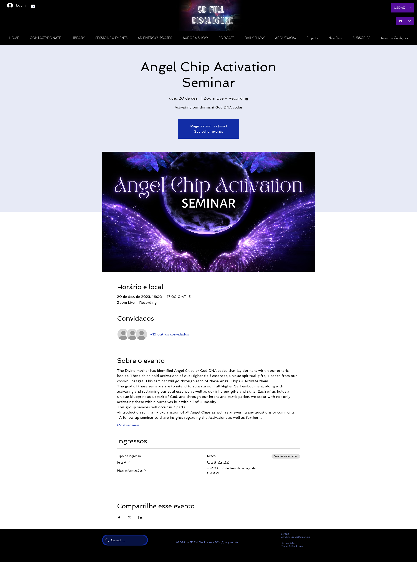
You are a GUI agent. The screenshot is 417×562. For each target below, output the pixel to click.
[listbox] (402, 8)
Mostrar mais (128, 425)
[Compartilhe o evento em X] (130, 517)
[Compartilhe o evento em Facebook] (119, 517)
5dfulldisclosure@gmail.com (296, 537)
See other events (208, 131)
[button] (33, 5)
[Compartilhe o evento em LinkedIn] (140, 517)
